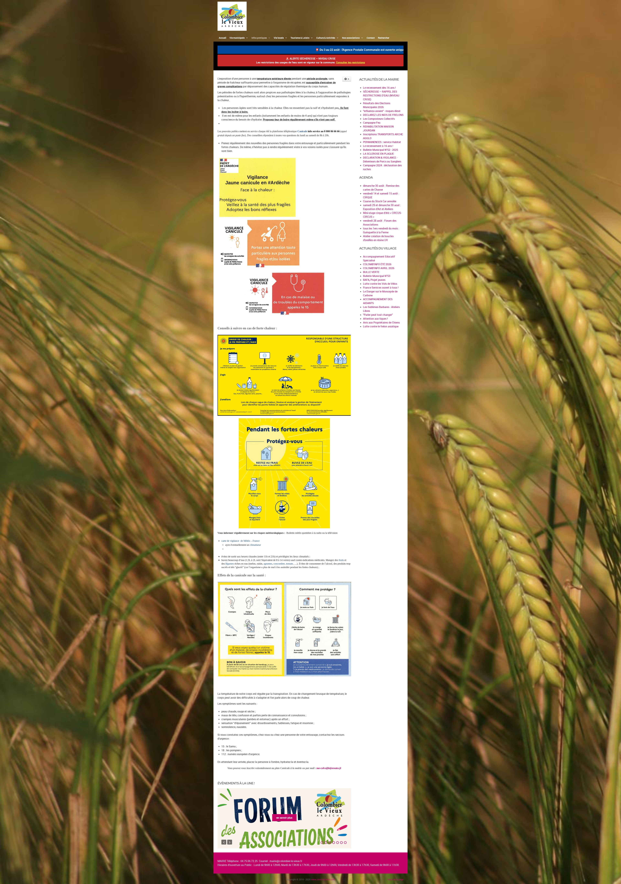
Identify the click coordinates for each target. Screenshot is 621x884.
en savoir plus (284, 817)
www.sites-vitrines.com (323, 879)
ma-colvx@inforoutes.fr (328, 768)
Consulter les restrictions (350, 62)
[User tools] (346, 79)
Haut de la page (395, 879)
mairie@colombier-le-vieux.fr (286, 861)
